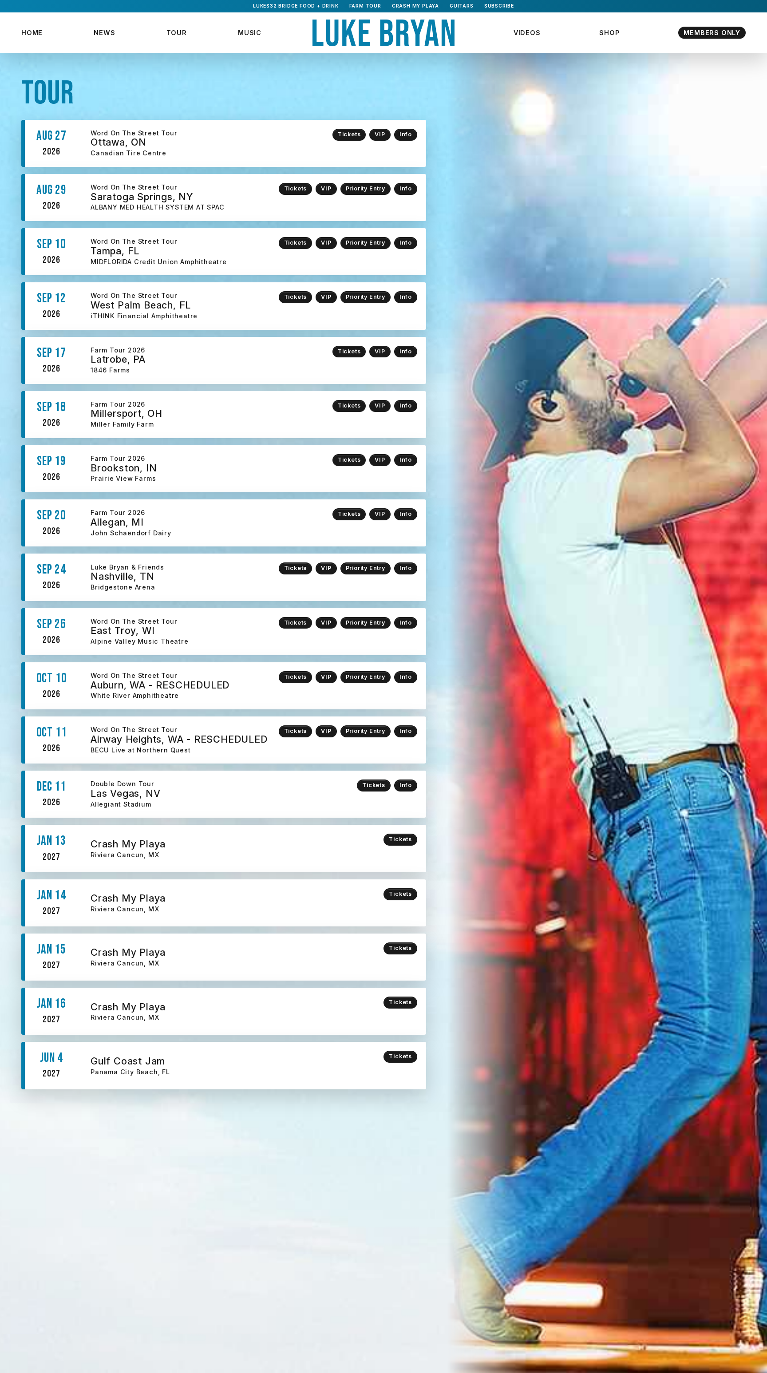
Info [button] (405, 134)
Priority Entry (365, 188)
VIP (380, 134)
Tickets (349, 134)
